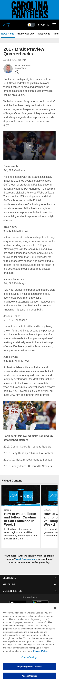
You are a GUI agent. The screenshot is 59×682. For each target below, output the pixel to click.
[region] (29, 642)
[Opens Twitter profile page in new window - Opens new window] (17, 72)
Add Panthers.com (26, 559)
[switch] (31, 25)
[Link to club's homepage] (6, 23)
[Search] (48, 25)
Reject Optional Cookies (29, 666)
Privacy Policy (14, 651)
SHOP (41, 24)
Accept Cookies (30, 676)
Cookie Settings (29, 657)
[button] (29, 146)
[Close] (55, 608)
